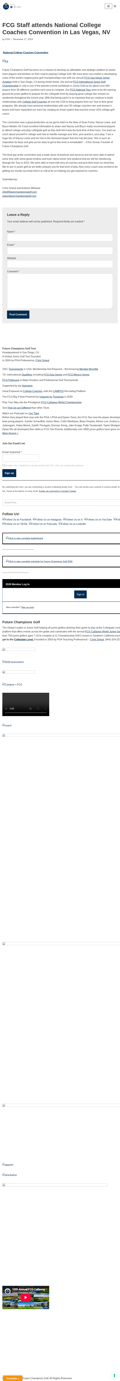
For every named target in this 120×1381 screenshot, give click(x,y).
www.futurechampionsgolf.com (19, 196)
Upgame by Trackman (51, 396)
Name (11, 231)
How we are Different (19, 407)
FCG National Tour (80, 89)
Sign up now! (27, 607)
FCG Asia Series (53, 374)
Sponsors (27, 385)
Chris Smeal (42, 360)
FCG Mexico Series (78, 374)
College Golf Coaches (34, 101)
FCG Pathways (10, 380)
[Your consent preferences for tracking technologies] (115, 1376)
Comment (13, 271)
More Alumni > (10, 433)
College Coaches (32, 391)
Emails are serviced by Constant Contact (57, 491)
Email (11, 245)
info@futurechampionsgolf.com (19, 192)
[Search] (115, 6)
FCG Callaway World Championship (61, 402)
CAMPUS (58, 391)
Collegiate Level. (24, 639)
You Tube (33, 413)
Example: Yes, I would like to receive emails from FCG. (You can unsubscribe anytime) (43, 465)
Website (11, 258)
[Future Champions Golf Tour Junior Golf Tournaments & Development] (11, 6)
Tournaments (16, 369)
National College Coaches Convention (25, 52)
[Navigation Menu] (108, 6)
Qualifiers (27, 374)
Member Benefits (88, 369)
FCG (7, 39)
